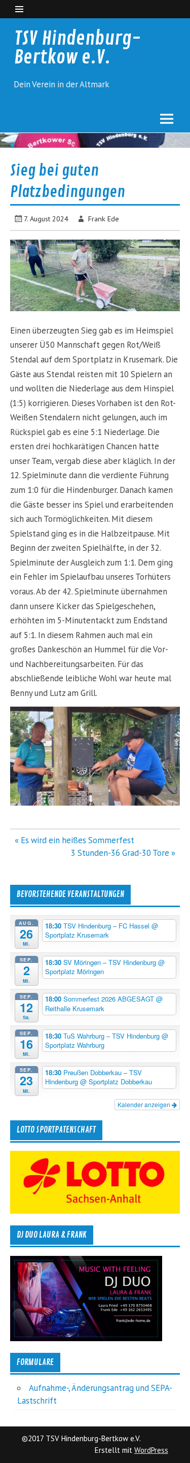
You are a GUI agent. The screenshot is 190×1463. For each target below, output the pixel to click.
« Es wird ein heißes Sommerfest (74, 840)
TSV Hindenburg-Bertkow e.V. (77, 48)
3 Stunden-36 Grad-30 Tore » (123, 852)
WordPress (151, 1450)
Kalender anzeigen (145, 1104)
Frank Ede (103, 218)
